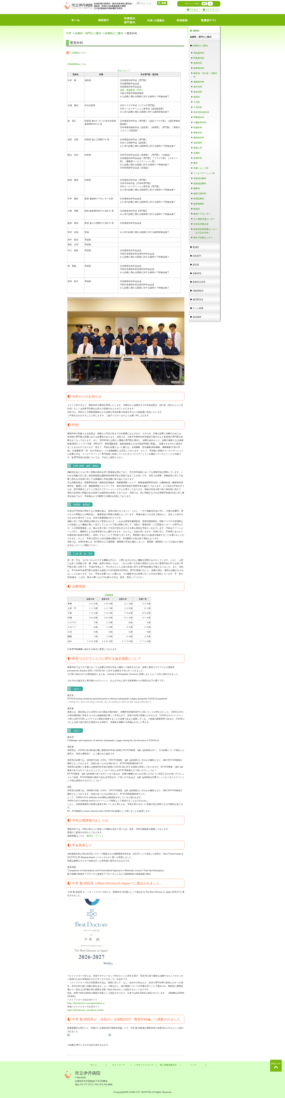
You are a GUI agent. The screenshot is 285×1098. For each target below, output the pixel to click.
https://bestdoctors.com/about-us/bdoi (85, 1010)
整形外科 (197, 132)
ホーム (94, 1065)
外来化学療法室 (200, 224)
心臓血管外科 (199, 122)
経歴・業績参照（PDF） (131, 90)
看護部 (196, 247)
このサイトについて (143, 1065)
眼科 (196, 163)
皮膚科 (196, 153)
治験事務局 (198, 290)
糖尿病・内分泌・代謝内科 (205, 75)
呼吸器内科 (198, 58)
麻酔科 (197, 188)
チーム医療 (198, 308)
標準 (204, 4)
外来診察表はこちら (77, 64)
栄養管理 (197, 273)
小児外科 (197, 107)
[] (162, 3)
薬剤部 (196, 264)
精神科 (196, 97)
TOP (68, 33)
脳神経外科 (198, 137)
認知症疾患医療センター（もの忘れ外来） (205, 231)
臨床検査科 (198, 204)
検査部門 (197, 256)
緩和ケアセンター (202, 214)
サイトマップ (211, 10)
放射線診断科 (199, 183)
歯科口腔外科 (199, 193)
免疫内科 (197, 92)
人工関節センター (78, 52)
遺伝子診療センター (203, 237)
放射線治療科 (199, 178)
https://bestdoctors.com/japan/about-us (86, 1003)
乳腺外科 (197, 127)
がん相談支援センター (204, 219)
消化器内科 (198, 53)
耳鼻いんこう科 (200, 168)
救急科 (196, 209)
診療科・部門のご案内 (88, 33)
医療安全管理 (199, 282)
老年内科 (197, 86)
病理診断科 (198, 198)
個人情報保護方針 (168, 1065)
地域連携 (197, 317)
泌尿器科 (197, 142)
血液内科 (197, 63)
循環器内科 (198, 68)
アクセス (194, 10)
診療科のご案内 (114, 33)
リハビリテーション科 (204, 173)
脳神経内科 (198, 82)
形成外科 (197, 158)
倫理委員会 (198, 299)
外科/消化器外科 (201, 112)
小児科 (196, 102)
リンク (193, 1065)
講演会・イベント (95, 836)
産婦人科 (197, 148)
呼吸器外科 (198, 117)
